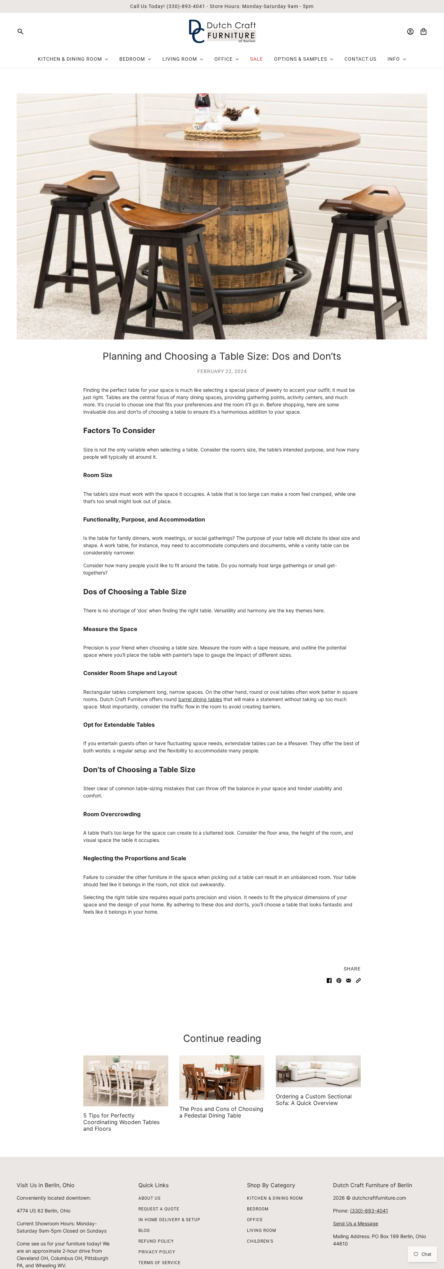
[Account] (410, 31)
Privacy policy (156, 1252)
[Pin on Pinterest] (339, 980)
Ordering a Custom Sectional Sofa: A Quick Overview (314, 1099)
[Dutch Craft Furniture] (222, 31)
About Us (149, 1198)
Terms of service (159, 1262)
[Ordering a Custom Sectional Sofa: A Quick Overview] (318, 1071)
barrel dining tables (200, 699)
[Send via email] (348, 980)
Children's (260, 1241)
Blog (144, 1230)
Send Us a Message (355, 1223)
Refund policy (156, 1241)
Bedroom (257, 1209)
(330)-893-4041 (369, 1211)
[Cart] (423, 31)
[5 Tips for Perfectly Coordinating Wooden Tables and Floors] (125, 1080)
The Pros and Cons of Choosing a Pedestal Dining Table (221, 1112)
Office (255, 1219)
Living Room (261, 1230)
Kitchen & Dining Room (275, 1198)
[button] (358, 980)
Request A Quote (158, 1209)
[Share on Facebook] (329, 980)
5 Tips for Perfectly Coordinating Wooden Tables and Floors (121, 1122)
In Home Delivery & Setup (169, 1219)
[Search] (20, 31)
